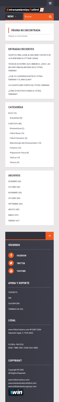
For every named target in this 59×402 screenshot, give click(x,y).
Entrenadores (15, 128)
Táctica (13, 157)
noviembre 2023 (15, 192)
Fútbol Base (15, 133)
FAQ (9, 298)
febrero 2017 (14, 221)
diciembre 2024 (14, 181)
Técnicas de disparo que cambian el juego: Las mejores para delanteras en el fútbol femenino (29, 67)
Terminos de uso (15, 309)
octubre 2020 (14, 198)
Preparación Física (18, 153)
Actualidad (14, 118)
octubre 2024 (14, 187)
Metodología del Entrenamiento (23, 143)
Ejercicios (13, 123)
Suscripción (14, 303)
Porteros (13, 148)
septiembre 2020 (15, 204)
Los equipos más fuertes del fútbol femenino (28, 85)
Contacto (12, 292)
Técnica (13, 162)
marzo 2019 (13, 215)
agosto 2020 (13, 209)
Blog (10, 113)
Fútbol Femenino (17, 138)
